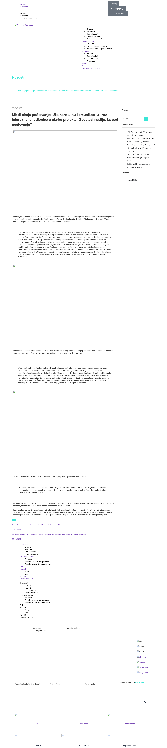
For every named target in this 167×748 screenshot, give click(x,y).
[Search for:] (133, 119)
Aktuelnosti (21, 85)
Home (19, 83)
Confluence (83, 724)
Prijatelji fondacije (93, 36)
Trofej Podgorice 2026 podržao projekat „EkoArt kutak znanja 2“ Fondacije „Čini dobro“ (141, 148)
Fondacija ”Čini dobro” (28, 9)
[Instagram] (88, 544)
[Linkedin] (108, 544)
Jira (37, 724)
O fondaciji (86, 26)
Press (27, 571)
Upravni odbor (92, 34)
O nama (90, 29)
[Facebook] (14, 520)
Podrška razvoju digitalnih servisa (99, 48)
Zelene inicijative (93, 56)
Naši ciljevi (91, 31)
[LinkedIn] (15, 520)
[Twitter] (12, 520)
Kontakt (85, 66)
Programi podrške (88, 41)
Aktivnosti (85, 51)
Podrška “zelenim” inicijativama (99, 46)
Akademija (24, 6)
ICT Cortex (24, 4)
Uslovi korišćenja (26, 578)
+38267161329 (108, 628)
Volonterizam (92, 61)
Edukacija (90, 43)
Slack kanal (130, 724)
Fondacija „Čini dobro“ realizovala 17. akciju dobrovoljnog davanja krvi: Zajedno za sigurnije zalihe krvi (140, 158)
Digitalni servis (92, 58)
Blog (26, 574)
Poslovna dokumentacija (96, 39)
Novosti (84, 63)
